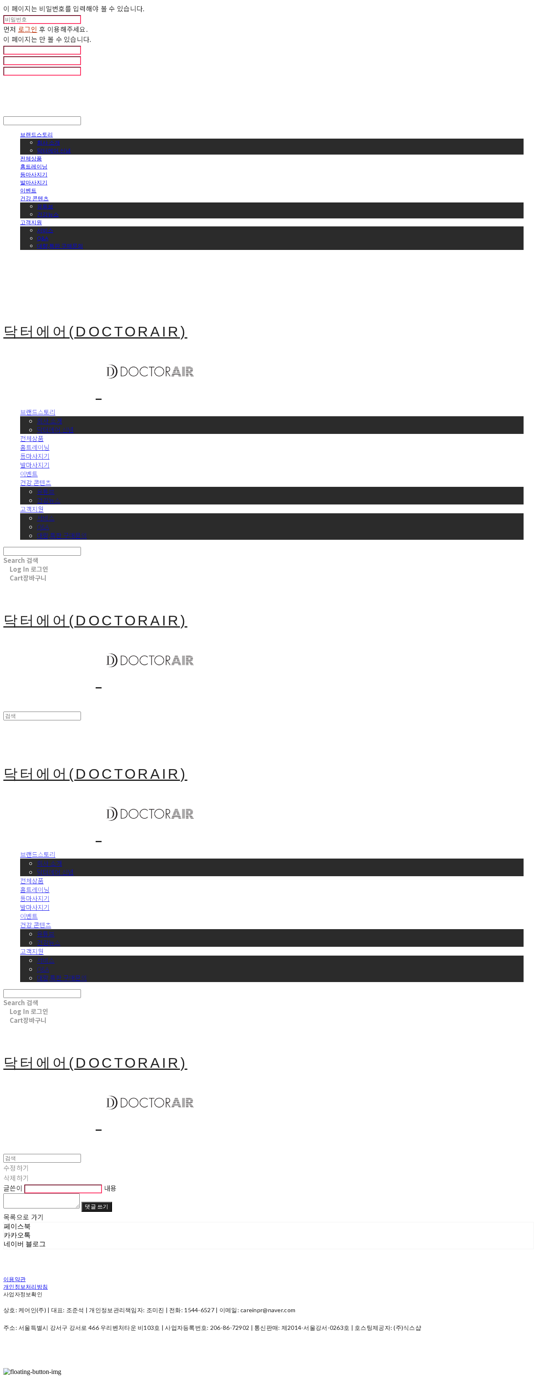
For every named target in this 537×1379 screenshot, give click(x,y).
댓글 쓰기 (96, 1206)
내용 (110, 1188)
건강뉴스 (48, 214)
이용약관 (14, 1279)
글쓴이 (13, 1188)
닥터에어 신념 (54, 150)
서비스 (45, 230)
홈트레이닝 (33, 166)
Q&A (42, 238)
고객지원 (31, 222)
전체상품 (31, 158)
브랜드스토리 (36, 134)
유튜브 (45, 206)
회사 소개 (48, 142)
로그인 (27, 29)
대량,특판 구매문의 (60, 246)
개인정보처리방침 (25, 1286)
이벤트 (28, 190)
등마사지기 (33, 174)
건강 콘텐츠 (34, 198)
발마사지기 (33, 182)
